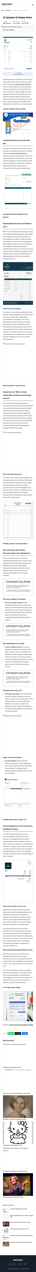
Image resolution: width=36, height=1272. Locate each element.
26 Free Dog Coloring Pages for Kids (21, 1025)
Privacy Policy (12, 1264)
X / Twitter (18, 1033)
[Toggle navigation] (32, 5)
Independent (18, 1260)
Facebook (25, 1033)
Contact (20, 1264)
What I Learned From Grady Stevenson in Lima (17, 950)
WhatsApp (10, 1033)
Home (2, 10)
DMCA (25, 1264)
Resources (8, 10)
